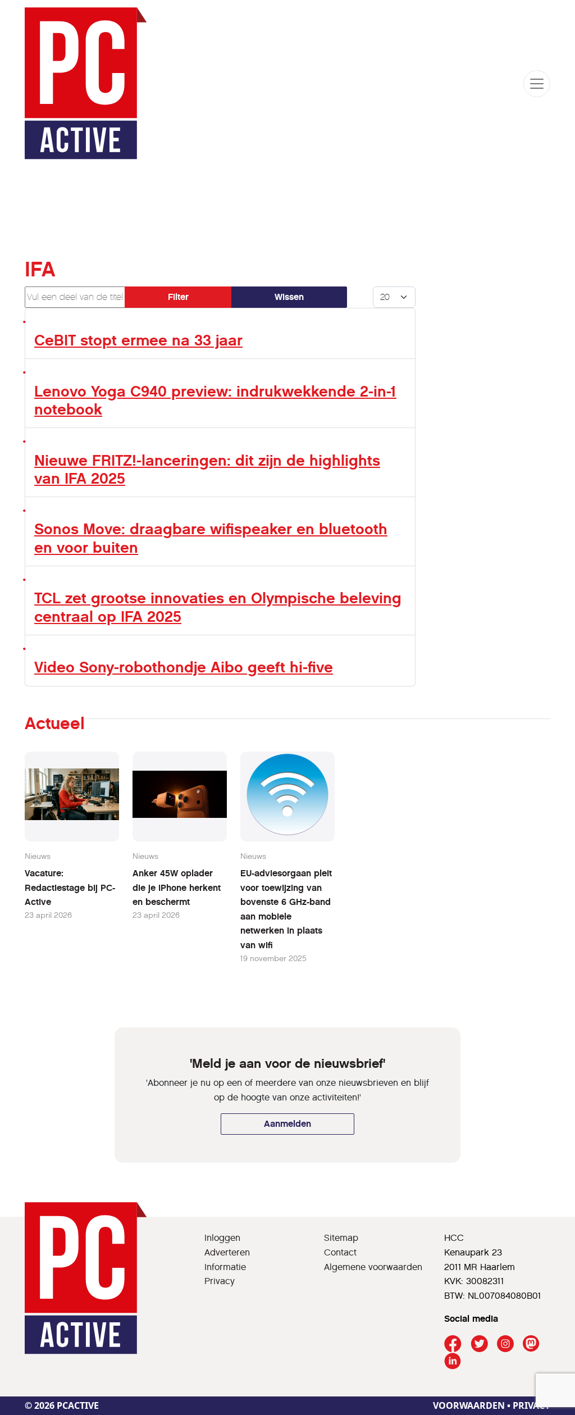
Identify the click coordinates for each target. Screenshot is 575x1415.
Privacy (219, 1281)
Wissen (289, 297)
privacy (531, 1405)
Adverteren (227, 1252)
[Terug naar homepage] (86, 83)
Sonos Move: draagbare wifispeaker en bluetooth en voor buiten (210, 538)
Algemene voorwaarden (373, 1267)
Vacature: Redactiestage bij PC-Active (70, 887)
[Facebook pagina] (453, 1344)
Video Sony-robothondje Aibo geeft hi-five (183, 667)
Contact (340, 1252)
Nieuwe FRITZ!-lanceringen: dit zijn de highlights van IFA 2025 (207, 469)
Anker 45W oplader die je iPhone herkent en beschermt (177, 887)
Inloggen (222, 1237)
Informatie (225, 1267)
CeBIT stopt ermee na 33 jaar (138, 340)
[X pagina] (479, 1344)
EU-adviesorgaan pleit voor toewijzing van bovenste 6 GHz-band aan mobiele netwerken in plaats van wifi (286, 909)
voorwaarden (469, 1405)
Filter (178, 297)
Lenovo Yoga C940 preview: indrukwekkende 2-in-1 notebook (215, 400)
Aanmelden (287, 1123)
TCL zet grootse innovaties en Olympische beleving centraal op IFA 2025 (217, 607)
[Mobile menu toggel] (536, 83)
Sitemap (341, 1237)
